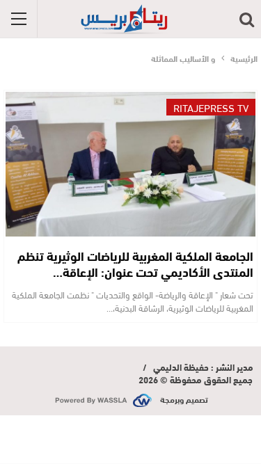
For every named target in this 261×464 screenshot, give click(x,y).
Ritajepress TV (210, 107)
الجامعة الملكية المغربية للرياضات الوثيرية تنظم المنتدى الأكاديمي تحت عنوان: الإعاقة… (135, 263)
